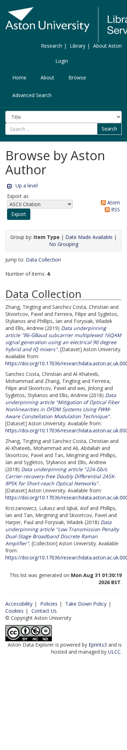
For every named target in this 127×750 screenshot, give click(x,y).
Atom (113, 202)
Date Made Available (89, 237)
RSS (115, 209)
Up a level (27, 185)
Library (77, 45)
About (47, 77)
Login (61, 61)
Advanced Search (32, 95)
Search (109, 128)
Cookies (14, 610)
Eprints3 (98, 644)
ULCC (114, 651)
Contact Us (44, 610)
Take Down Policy (86, 603)
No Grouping (63, 244)
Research (51, 45)
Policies (49, 603)
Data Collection (43, 259)
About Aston (107, 45)
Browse (77, 77)
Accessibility (18, 603)
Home (19, 77)
